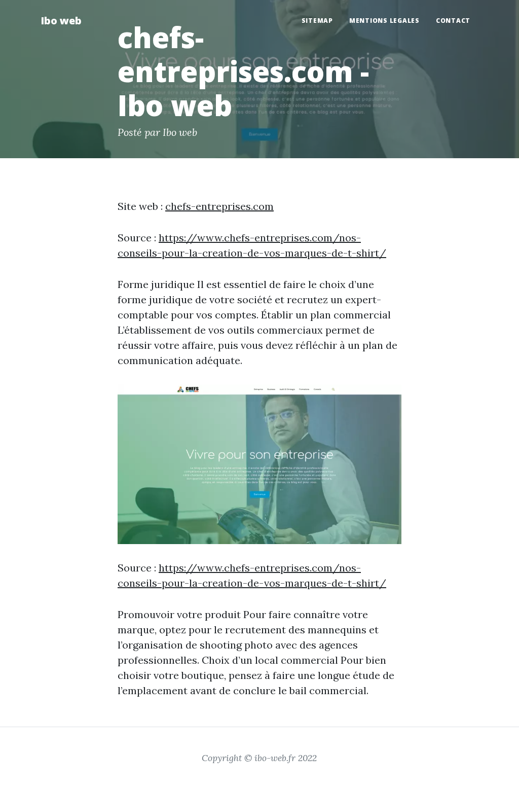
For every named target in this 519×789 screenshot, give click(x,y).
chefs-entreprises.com (219, 206)
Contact (453, 20)
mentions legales (384, 20)
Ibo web (61, 20)
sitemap (317, 20)
